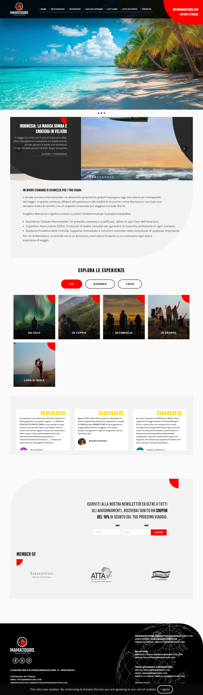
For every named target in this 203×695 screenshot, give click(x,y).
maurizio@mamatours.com (168, 654)
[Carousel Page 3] (104, 113)
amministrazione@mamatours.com (174, 636)
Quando (100, 284)
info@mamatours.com (185, 9)
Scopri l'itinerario (166, 153)
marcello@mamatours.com (170, 642)
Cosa (130, 284)
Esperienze (75, 9)
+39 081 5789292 (188, 14)
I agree (165, 689)
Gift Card (112, 9)
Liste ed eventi (129, 9)
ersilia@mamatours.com (157, 670)
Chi (71, 284)
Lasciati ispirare (94, 9)
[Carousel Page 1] (98, 113)
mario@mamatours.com (164, 639)
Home (43, 9)
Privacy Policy (143, 682)
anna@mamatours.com (154, 673)
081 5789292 (29, 676)
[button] (90, 177)
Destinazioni (58, 9)
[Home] (19, 9)
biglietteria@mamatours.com (159, 657)
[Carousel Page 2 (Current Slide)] (101, 113)
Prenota (146, 9)
